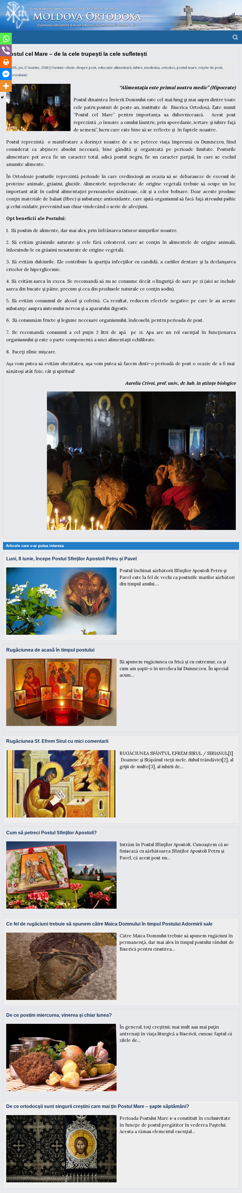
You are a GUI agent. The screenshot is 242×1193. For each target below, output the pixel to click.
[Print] (6, 62)
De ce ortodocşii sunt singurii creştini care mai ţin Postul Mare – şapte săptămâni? (97, 1106)
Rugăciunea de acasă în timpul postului (50, 649)
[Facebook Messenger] (6, 74)
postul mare (187, 67)
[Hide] (2, 97)
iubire (138, 67)
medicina (152, 67)
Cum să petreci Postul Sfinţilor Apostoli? (51, 832)
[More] (6, 86)
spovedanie (17, 75)
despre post (86, 67)
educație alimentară (114, 67)
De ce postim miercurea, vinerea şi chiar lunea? (59, 1015)
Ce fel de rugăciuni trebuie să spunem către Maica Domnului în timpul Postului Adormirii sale (109, 923)
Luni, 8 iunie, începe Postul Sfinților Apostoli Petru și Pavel (71, 558)
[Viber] (6, 50)
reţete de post (210, 67)
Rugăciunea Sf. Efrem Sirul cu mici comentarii (57, 741)
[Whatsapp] (6, 39)
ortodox (168, 67)
